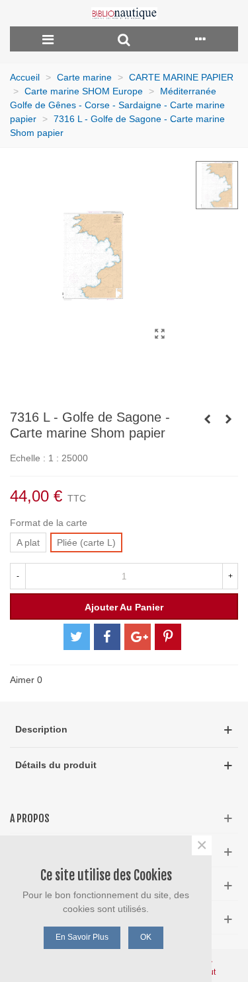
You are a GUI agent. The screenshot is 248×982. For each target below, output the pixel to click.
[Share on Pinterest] (168, 637)
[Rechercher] (124, 38)
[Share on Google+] (137, 637)
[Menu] (48, 38)
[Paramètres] (200, 38)
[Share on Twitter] (76, 637)
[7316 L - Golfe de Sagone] (159, 334)
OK (145, 937)
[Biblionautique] (124, 13)
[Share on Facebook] (107, 637)
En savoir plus (82, 937)
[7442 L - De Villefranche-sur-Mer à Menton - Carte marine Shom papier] (228, 419)
